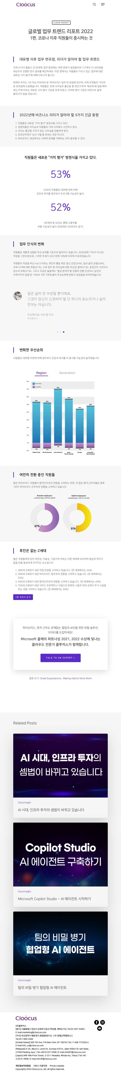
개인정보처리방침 (23, 1066)
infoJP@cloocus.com (46, 1059)
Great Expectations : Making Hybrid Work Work (66, 678)
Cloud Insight (61, 23)
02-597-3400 (77, 1029)
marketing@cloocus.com (34, 1032)
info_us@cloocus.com (33, 1045)
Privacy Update (57, 1066)
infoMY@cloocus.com (75, 1052)
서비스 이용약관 (40, 1066)
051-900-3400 (26, 1039)
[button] (57, 332)
